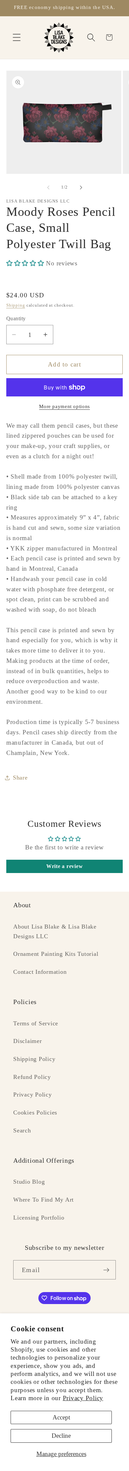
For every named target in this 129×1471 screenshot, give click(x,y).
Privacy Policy (83, 1398)
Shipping (15, 305)
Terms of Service (35, 1023)
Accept (61, 1417)
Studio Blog (29, 1181)
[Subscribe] (106, 1269)
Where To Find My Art (43, 1199)
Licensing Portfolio (38, 1217)
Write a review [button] (64, 866)
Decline (61, 1435)
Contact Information (39, 971)
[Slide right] (81, 187)
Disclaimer (27, 1041)
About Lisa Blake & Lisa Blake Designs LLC (55, 931)
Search (22, 1130)
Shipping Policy (34, 1059)
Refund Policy (32, 1077)
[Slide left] (48, 187)
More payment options (64, 406)
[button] (17, 37)
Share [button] (20, 777)
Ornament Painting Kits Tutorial (55, 954)
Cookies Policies (35, 1112)
